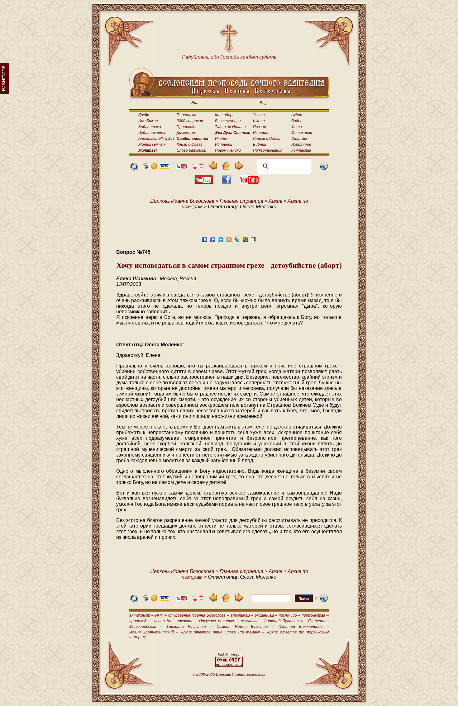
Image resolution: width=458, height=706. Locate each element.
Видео (297, 121)
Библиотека (149, 127)
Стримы (299, 138)
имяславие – (251, 621)
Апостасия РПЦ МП (156, 138)
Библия (259, 144)
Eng (263, 103)
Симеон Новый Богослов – (245, 626)
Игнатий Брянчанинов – (304, 626)
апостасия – (242, 615)
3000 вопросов (190, 121)
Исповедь (223, 144)
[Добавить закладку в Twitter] (220, 241)
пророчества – (315, 615)
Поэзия (259, 127)
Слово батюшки (191, 150)
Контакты (301, 150)
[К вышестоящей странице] (226, 168)
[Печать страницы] (145, 167)
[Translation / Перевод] (324, 169)
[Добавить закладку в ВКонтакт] (204, 241)
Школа (259, 121)
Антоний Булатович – (285, 621)
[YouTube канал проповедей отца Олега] (249, 182)
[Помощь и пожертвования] (164, 167)
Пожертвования (267, 150)
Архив (275, 201)
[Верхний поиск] (284, 601)
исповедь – (164, 621)
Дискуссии (186, 132)
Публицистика (151, 132)
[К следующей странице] (238, 168)
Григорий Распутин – (189, 626)
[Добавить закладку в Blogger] (229, 241)
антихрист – (141, 615)
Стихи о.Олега (266, 138)
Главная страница (241, 201)
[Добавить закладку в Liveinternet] (253, 241)
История (261, 132)
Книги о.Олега (190, 144)
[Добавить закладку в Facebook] (212, 241)
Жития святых (151, 144)
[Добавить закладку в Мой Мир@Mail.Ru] (245, 241)
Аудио (296, 115)
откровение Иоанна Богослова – (198, 615)
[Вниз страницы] (195, 167)
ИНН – (161, 615)
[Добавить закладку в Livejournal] (237, 241)
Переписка (186, 115)
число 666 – (289, 615)
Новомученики (228, 150)
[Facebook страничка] (226, 182)
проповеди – (140, 621)
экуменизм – (266, 615)
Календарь (224, 115)
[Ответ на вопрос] (154, 167)
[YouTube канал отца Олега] (181, 167)
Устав (259, 115)
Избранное (301, 144)
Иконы (221, 138)
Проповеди (187, 127)
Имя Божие (148, 121)
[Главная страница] (134, 169)
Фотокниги (301, 132)
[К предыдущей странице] (213, 168)
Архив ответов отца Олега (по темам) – (223, 632)
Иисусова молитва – (218, 621)
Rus (194, 103)
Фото (296, 127)
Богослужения (228, 121)
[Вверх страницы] (201, 167)
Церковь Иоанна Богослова (182, 201)
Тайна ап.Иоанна (230, 127)
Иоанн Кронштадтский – (153, 632)
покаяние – (187, 621)
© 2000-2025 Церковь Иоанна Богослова (229, 674)
